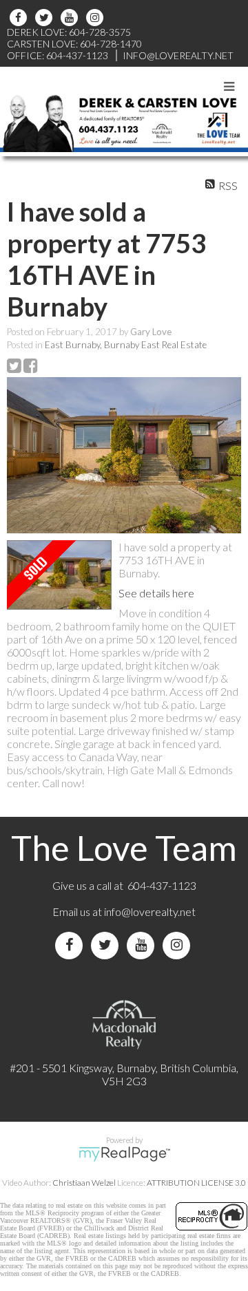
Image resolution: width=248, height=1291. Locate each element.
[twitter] (46, 17)
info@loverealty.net (150, 911)
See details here (156, 592)
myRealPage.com (124, 1154)
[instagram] (97, 17)
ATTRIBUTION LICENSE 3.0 (196, 1182)
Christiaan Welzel (84, 1182)
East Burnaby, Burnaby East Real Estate (126, 344)
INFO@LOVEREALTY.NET (178, 55)
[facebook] (20, 17)
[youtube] (71, 17)
